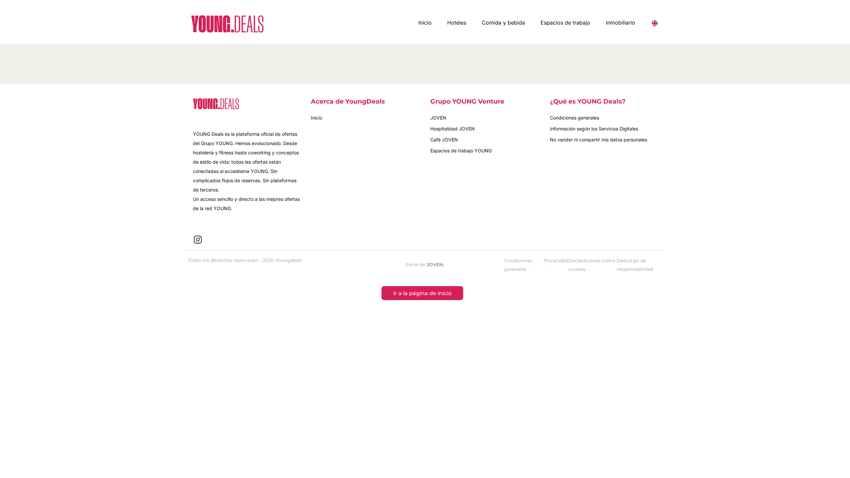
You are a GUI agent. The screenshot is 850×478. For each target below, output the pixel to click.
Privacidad (556, 261)
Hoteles (456, 22)
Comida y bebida (503, 22)
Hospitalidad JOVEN (452, 128)
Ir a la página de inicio (422, 293)
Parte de (424, 265)
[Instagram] (198, 239)
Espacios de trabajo (565, 22)
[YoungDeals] (227, 24)
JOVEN (438, 117)
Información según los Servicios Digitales (594, 128)
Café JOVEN (444, 139)
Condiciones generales (574, 117)
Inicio (425, 22)
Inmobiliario (620, 22)
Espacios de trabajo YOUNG (461, 150)
